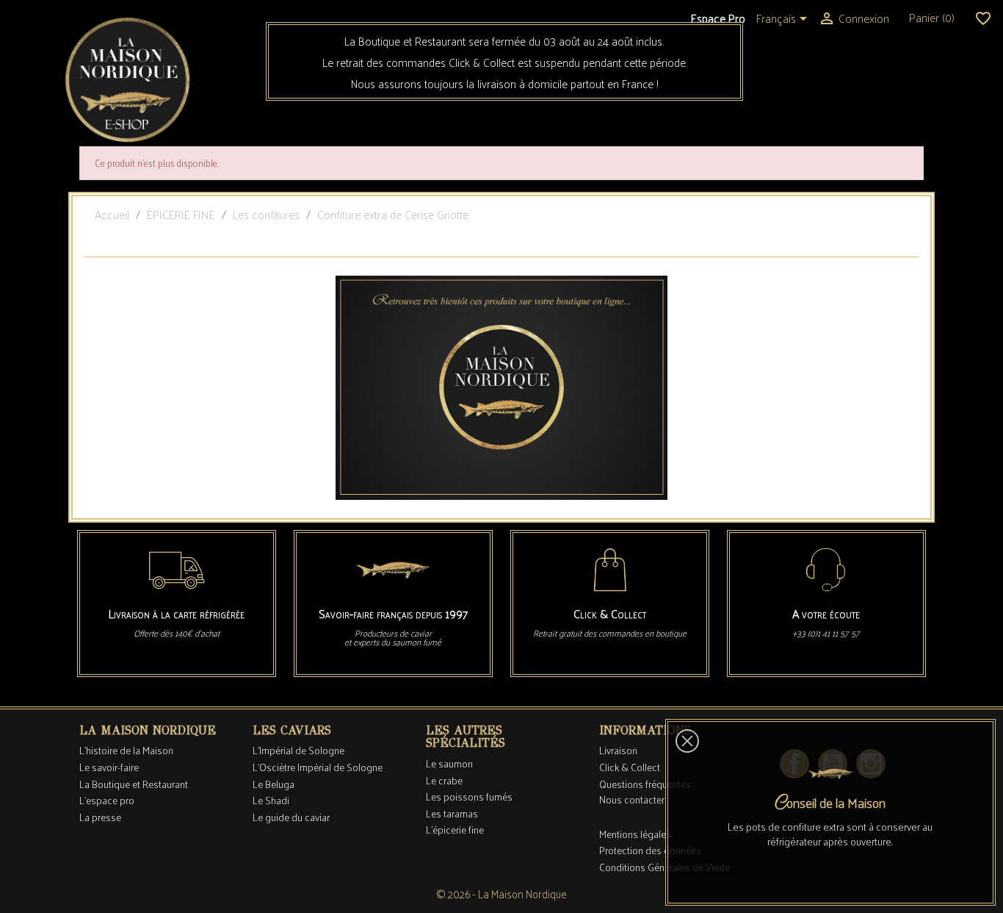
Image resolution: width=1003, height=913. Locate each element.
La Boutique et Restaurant (133, 784)
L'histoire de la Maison (126, 750)
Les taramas (452, 813)
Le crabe (444, 780)
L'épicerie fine (455, 829)
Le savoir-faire (109, 767)
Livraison (618, 750)
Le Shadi (271, 800)
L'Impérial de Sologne (298, 750)
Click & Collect (629, 767)
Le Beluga (273, 784)
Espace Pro (718, 18)
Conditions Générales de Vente (664, 867)
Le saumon (449, 763)
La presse (100, 817)
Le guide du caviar (291, 817)
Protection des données (650, 850)
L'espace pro (106, 800)
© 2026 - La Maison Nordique (501, 893)
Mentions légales (635, 834)
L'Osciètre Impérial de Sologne (318, 767)
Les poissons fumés (469, 796)
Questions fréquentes (645, 784)
